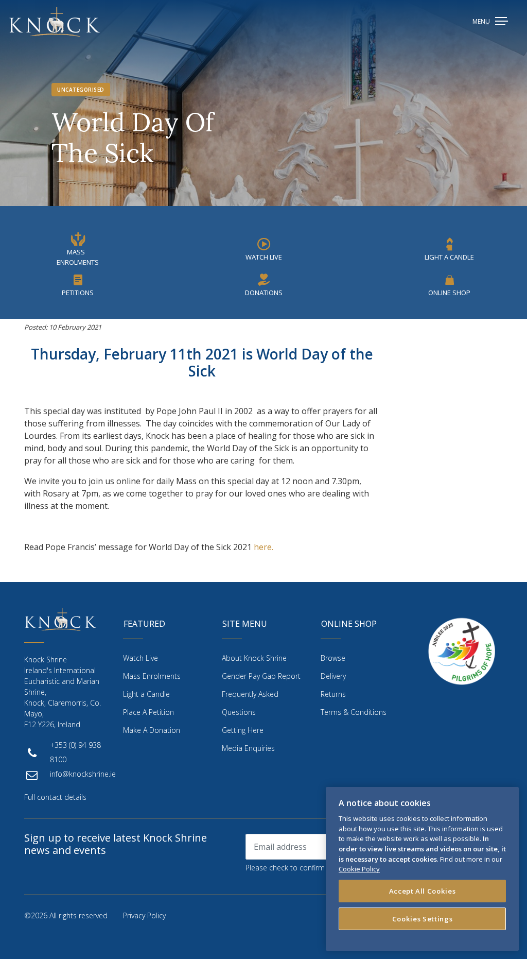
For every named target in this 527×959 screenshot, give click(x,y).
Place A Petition (148, 712)
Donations (264, 292)
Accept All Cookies (422, 891)
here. (263, 547)
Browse (333, 658)
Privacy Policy (144, 915)
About (254, 658)
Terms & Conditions (354, 712)
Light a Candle (146, 694)
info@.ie (83, 774)
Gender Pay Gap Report (261, 676)
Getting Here (243, 730)
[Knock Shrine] (54, 21)
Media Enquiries (248, 748)
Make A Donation (151, 730)
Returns (333, 694)
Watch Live (263, 257)
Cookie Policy (359, 869)
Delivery (333, 676)
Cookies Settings (422, 918)
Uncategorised (80, 89)
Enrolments (152, 676)
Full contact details (55, 797)
